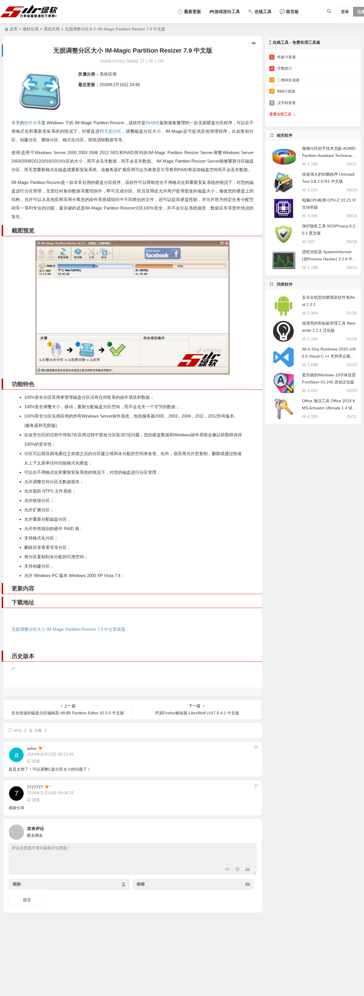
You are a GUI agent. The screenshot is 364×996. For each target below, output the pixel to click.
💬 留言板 (289, 11)
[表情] (237, 869)
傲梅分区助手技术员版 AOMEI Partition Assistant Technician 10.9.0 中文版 (329, 155)
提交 (27, 899)
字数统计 (281, 68)
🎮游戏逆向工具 (224, 11)
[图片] (247, 869)
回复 (36, 761)
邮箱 (141, 884)
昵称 (17, 884)
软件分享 (32, 122)
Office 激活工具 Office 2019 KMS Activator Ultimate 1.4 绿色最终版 (329, 408)
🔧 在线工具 (260, 11)
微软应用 (31, 29)
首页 (14, 29)
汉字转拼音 (283, 103)
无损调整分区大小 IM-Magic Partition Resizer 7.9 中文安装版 (68, 629)
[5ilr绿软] (30, 12)
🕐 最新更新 (189, 11)
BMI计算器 (283, 91)
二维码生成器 (285, 80)
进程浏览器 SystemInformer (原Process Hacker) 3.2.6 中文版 (329, 259)
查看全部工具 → (282, 114)
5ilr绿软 (153, 122)
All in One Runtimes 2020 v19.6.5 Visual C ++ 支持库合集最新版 (329, 356)
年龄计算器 (283, 57)
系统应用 (52, 29)
